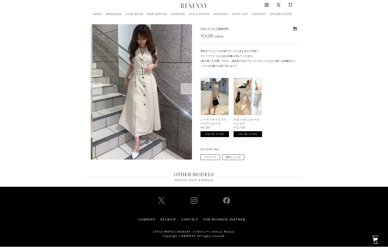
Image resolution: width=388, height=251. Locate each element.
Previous (96, 88)
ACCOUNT (220, 14)
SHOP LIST (240, 14)
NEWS (97, 14)
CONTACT (189, 220)
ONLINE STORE (281, 14)
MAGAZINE (114, 14)
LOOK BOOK (134, 14)
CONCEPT (259, 14)
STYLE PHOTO (199, 14)
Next (186, 88)
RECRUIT (168, 220)
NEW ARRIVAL (157, 14)
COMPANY (147, 220)
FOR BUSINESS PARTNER (224, 220)
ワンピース (210, 157)
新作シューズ (233, 157)
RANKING (178, 14)
